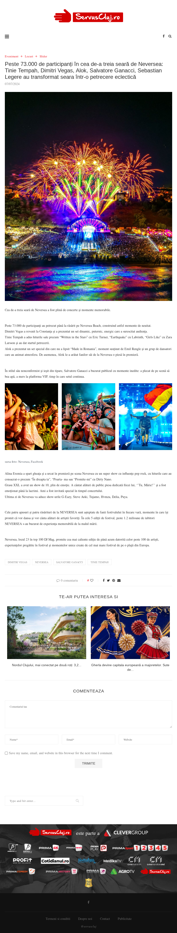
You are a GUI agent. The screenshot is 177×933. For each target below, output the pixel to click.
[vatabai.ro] (88, 882)
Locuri (29, 56)
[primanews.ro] (74, 847)
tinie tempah (100, 562)
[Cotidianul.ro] (55, 861)
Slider (43, 56)
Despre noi (85, 918)
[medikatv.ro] (112, 860)
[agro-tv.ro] (123, 871)
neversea (41, 562)
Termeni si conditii (58, 918)
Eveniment (11, 56)
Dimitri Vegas (17, 562)
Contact (105, 918)
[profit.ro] (22, 861)
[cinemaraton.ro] (134, 860)
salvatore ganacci (69, 562)
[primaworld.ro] (96, 871)
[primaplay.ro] (98, 848)
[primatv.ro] (13, 848)
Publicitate (125, 918)
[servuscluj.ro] (155, 871)
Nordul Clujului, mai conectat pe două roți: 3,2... (46, 665)
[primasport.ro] (140, 848)
